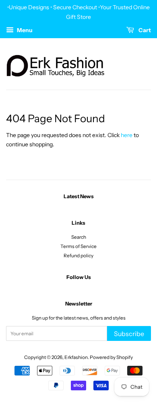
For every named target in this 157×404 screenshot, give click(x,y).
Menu (24, 30)
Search (78, 237)
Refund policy (78, 255)
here (126, 135)
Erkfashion (76, 357)
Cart (144, 30)
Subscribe (129, 334)
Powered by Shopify (111, 357)
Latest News (79, 196)
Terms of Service (78, 246)
